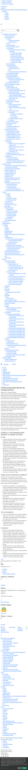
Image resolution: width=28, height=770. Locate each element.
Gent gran (5, 713)
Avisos (4, 367)
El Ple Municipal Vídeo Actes (10, 378)
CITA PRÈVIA (4, 6)
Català (6, 13)
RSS (4, 383)
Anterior (3, 602)
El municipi (5, 674)
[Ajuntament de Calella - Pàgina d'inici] (9, 26)
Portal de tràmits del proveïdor (10, 669)
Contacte (3, 8)
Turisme (5, 725)
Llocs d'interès (6, 683)
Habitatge (5, 718)
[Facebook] (9, 9)
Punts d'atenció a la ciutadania (10, 655)
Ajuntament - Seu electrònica (8, 638)
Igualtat (5, 732)
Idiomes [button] (5, 11)
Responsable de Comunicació (10, 380)
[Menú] (1, 32)
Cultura (5, 711)
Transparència (6, 649)
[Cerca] (18, 30)
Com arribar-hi (6, 675)
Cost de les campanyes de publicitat (12, 381)
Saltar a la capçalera (7, 0)
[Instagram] (24, 9)
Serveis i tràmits (5, 650)
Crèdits (4, 741)
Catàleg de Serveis (7, 661)
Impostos (5, 668)
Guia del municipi (7, 682)
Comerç (5, 719)
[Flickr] (14, 9)
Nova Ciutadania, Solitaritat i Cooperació (13, 722)
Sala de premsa (6, 377)
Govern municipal (7, 641)
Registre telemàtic (7, 657)
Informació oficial (7, 644)
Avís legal (5, 746)
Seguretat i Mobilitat (8, 724)
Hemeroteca (6, 384)
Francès (7, 19)
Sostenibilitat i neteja (8, 735)
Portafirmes (6, 663)
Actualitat (6, 364)
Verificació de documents (9, 666)
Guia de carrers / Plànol (8, 679)
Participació (6, 729)
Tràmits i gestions (7, 658)
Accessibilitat (6, 747)
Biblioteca (5, 710)
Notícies (14, 364)
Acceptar (24, 768)
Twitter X (13, 627)
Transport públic (7, 677)
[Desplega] (9, 364)
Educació (5, 715)
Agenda (5, 370)
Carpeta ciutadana (7, 660)
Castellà (7, 14)
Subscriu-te (3, 613)
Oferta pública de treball (9, 574)
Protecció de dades (7, 744)
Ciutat (2, 672)
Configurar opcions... (5, 768)
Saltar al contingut (6, 2)
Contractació (6, 647)
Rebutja (19, 768)
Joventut (5, 730)
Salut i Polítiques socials (9, 721)
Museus (5, 727)
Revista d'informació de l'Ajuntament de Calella (14, 375)
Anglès (6, 16)
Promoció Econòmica (8, 708)
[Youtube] (18, 9)
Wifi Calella (5, 680)
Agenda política (6, 372)
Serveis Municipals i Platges (9, 733)
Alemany (7, 17)
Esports (5, 716)
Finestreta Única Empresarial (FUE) (11, 671)
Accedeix (3, 585)
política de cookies (13, 765)
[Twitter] (3, 9)
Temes (2, 707)
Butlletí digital (6, 374)
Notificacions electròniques (9, 665)
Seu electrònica (7, 639)
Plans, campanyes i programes (10, 643)
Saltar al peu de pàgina (7, 4)
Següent (7, 602)
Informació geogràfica (8, 685)
